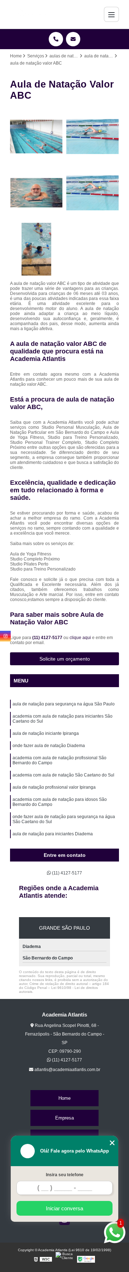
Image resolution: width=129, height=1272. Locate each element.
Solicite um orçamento (64, 659)
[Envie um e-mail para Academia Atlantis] (73, 39)
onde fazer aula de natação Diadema (49, 745)
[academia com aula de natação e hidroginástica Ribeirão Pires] (92, 136)
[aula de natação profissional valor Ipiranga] (36, 249)
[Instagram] (5, 636)
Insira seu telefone (64, 1174)
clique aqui (80, 637)
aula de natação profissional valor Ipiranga (54, 787)
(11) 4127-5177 (47, 637)
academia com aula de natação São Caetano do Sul (63, 775)
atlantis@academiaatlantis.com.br (66, 1069)
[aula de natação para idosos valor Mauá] (36, 192)
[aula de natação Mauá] (92, 192)
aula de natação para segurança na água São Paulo (64, 704)
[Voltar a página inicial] (29, 14)
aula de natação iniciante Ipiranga (46, 733)
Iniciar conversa (64, 1208)
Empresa (64, 1118)
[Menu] (111, 14)
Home (64, 1098)
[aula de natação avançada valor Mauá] (36, 136)
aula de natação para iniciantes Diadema (53, 833)
